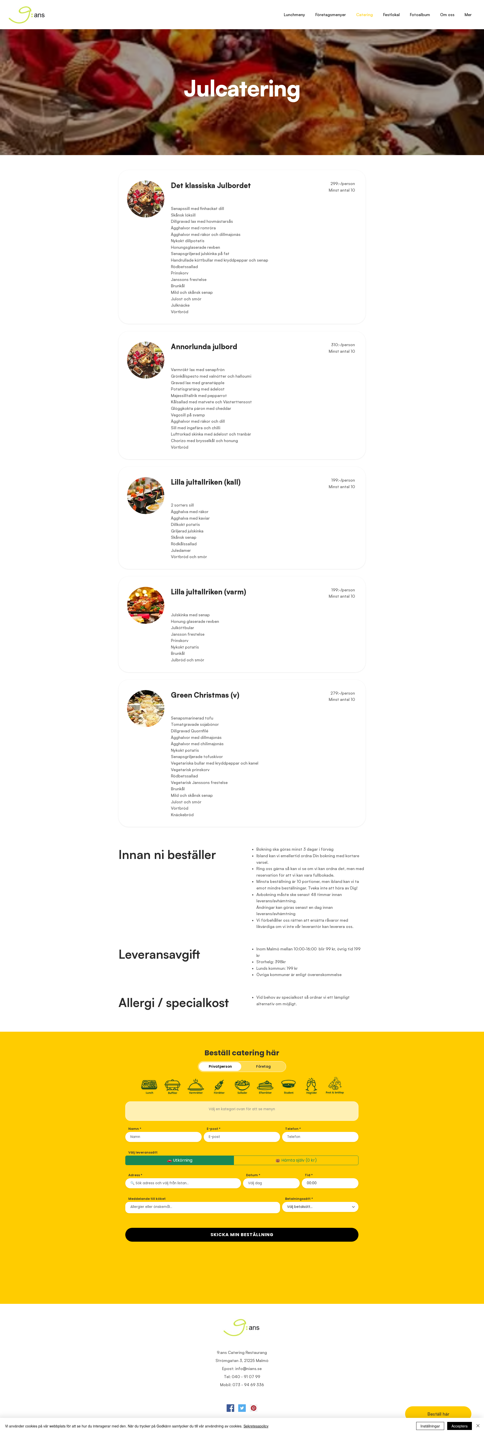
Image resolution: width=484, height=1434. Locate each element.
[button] (447, 14)
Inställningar (430, 1425)
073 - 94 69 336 (248, 1384)
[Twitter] (242, 1408)
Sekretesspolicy (256, 1425)
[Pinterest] (253, 1408)
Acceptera (459, 1425)
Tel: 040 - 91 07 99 (242, 1376)
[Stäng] (478, 1426)
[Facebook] (230, 1408)
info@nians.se (248, 1368)
